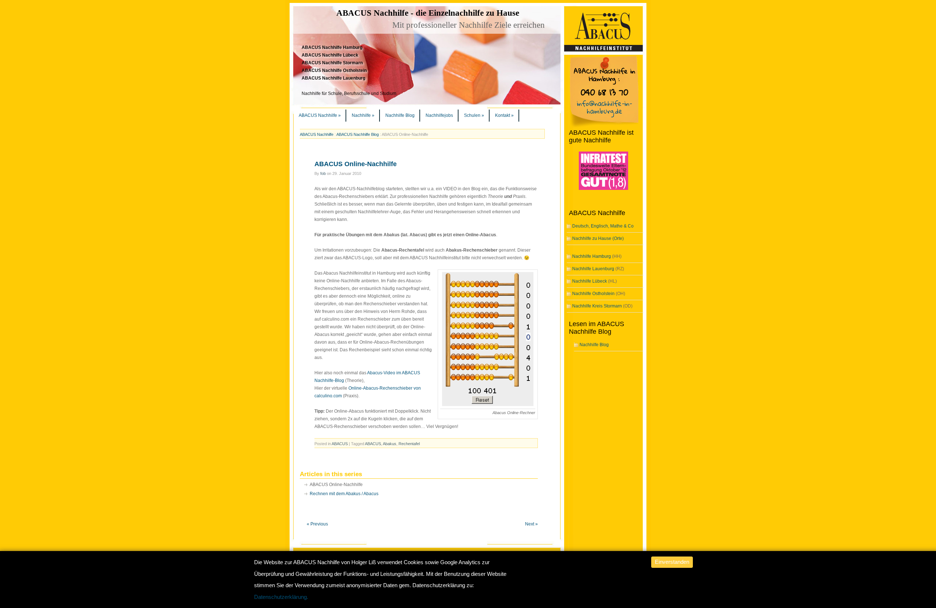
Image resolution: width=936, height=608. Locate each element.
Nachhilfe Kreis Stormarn (597, 306)
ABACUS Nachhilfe (320, 115)
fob (323, 173)
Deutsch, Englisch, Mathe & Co (603, 226)
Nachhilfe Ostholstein (593, 293)
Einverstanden (672, 562)
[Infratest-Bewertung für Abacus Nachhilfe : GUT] (598, 190)
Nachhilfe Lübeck (589, 281)
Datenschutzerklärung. (281, 597)
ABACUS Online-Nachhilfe (355, 164)
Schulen (474, 115)
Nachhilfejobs (439, 115)
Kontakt (504, 115)
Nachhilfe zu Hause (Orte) (598, 238)
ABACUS (340, 443)
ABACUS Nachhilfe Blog (357, 134)
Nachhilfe (363, 115)
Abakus (389, 443)
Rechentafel (409, 443)
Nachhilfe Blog (400, 115)
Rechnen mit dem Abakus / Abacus (344, 493)
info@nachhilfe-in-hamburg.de (604, 107)
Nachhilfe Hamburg (591, 256)
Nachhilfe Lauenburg (593, 268)
